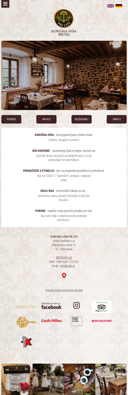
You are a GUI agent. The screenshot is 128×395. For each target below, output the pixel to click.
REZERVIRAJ (81, 119)
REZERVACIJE (64, 257)
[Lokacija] (64, 276)
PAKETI (117, 119)
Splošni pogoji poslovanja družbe (64, 290)
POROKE (11, 119)
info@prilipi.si (67, 266)
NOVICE (46, 119)
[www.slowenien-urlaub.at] (119, 6)
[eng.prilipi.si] (110, 6)
